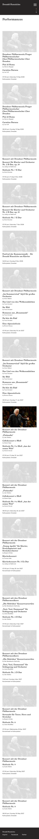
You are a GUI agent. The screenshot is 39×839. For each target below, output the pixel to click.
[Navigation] (35, 5)
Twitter (24, 835)
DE (36, 12)
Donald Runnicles (11, 4)
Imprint (4, 835)
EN (36, 9)
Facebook (14, 835)
